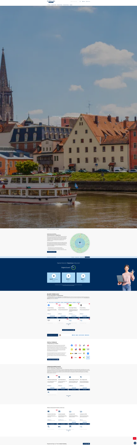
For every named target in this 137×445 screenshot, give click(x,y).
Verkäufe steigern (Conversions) (74, 379)
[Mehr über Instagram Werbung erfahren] (76, 345)
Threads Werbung (82, 307)
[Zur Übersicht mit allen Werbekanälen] (88, 357)
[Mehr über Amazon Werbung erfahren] (80, 353)
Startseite (48, 229)
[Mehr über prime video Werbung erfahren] (88, 353)
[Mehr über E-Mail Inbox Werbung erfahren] (72, 353)
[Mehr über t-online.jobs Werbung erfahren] (88, 349)
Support (84, 1)
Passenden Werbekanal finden (52, 359)
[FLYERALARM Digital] (51, 2)
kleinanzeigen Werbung (72, 307)
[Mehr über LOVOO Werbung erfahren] (76, 349)
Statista (73, 285)
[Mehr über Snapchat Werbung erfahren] (72, 349)
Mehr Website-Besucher (62, 379)
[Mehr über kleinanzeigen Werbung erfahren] (84, 349)
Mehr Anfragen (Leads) (83, 379)
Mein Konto (88, 1)
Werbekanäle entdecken (52, 251)
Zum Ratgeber (86, 443)
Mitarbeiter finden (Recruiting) (52, 379)
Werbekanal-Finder (57, 297)
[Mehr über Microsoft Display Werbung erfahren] (84, 353)
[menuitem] (49, 5)
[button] (49, 5)
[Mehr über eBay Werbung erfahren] (76, 357)
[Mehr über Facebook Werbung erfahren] (72, 345)
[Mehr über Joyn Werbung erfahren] (76, 353)
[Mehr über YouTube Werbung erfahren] (80, 357)
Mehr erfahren (52, 317)
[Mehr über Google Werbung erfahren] (80, 345)
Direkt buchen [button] (73, 422)
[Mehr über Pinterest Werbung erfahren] (80, 349)
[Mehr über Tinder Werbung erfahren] (88, 345)
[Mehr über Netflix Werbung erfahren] (72, 357)
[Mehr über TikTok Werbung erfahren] (84, 345)
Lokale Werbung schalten (52, 229)
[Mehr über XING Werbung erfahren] (84, 357)
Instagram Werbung (61, 307)
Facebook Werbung (50, 307)
